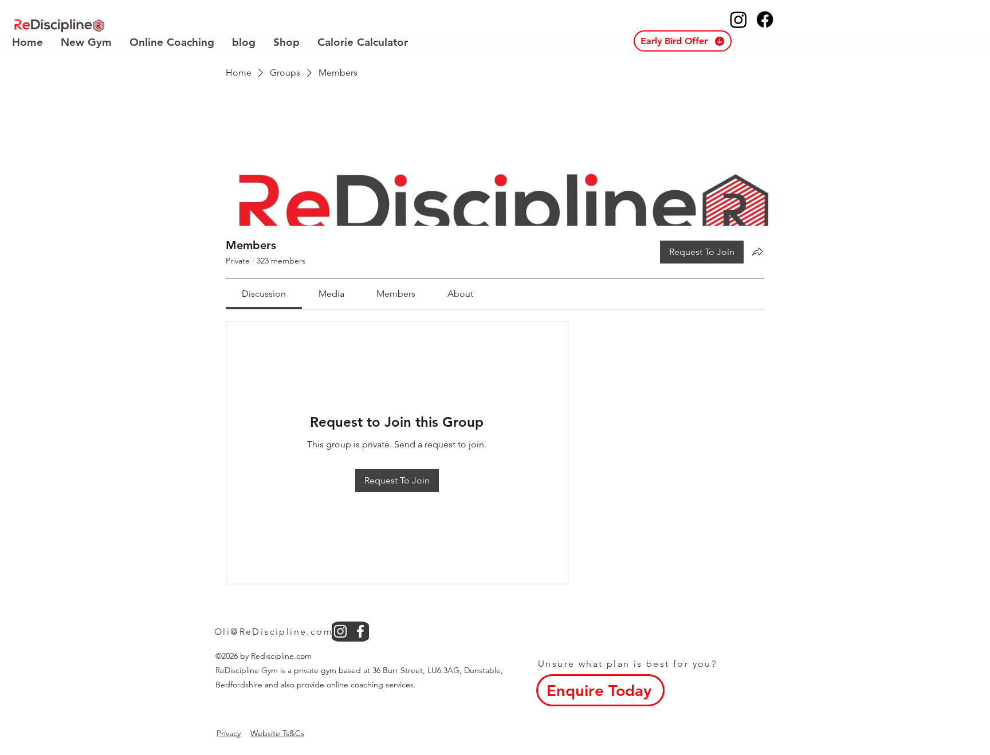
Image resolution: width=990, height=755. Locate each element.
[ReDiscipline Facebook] (765, 19)
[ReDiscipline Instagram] (738, 19)
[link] (264, 293)
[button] (683, 41)
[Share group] (757, 251)
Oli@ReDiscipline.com (273, 631)
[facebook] (360, 631)
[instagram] (340, 631)
